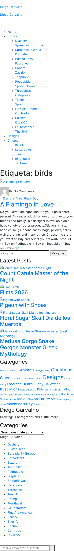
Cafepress (22, 95)
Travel (3, 404)
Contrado (22, 113)
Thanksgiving (64, 399)
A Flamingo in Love (27, 204)
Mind (67, 389)
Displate (21, 54)
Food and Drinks (20, 384)
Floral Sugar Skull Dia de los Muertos (35, 321)
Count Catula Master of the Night (34, 276)
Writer (36, 404)
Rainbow (67, 394)
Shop (30, 399)
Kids (40, 389)
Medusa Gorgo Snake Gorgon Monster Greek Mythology (28, 347)
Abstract (4, 370)
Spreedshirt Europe (29, 45)
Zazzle (20, 72)
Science (22, 398)
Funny (38, 384)
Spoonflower (17, 481)
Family (3, 384)
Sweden (50, 399)
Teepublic (22, 77)
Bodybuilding (42, 370)
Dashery (21, 41)
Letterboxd (23, 149)
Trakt (19, 154)
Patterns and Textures (33, 394)
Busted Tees (24, 59)
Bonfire (20, 68)
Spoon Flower (25, 86)
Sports (39, 399)
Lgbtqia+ (57, 389)
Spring (19, 104)
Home (12, 31)
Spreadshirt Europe (21, 453)
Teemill (20, 100)
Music (3, 394)
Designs (13, 136)
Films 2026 (14, 292)
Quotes (56, 394)
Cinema (13, 140)
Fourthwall (22, 63)
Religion (4, 399)
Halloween (52, 384)
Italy (22, 389)
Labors (48, 390)
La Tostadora (24, 127)
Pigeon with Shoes (23, 305)
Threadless (23, 90)
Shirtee (20, 118)
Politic (48, 394)
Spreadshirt (16, 458)
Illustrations (9, 389)
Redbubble (23, 81)
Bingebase (22, 159)
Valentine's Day (27, 198)
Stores (12, 36)
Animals (27, 370)
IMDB (19, 145)
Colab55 (21, 122)
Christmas (61, 370)
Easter (67, 378)
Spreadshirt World (28, 50)
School (12, 399)
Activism (14, 370)
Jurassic (31, 389)
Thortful (21, 131)
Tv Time (21, 163)
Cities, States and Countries (28, 378)
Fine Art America (27, 109)
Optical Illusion (15, 394)
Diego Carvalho (11, 7)
